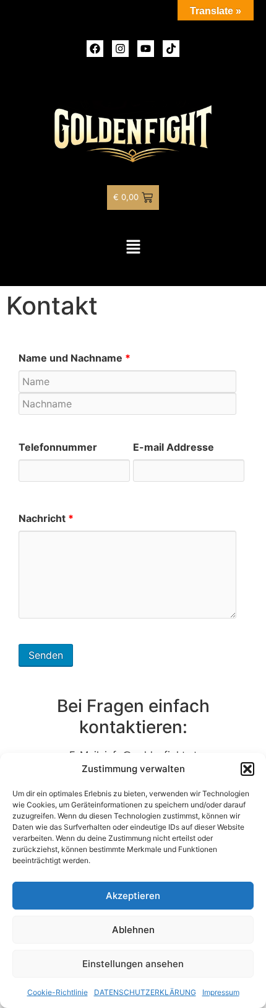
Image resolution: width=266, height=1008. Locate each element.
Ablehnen (133, 930)
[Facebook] (95, 48)
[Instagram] (120, 48)
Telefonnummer (58, 447)
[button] (247, 769)
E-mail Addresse (173, 447)
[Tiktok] (171, 48)
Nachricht (46, 518)
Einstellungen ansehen (133, 964)
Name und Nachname (75, 358)
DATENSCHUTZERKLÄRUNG (145, 992)
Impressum (220, 992)
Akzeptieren (133, 896)
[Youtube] (145, 48)
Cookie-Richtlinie (57, 992)
